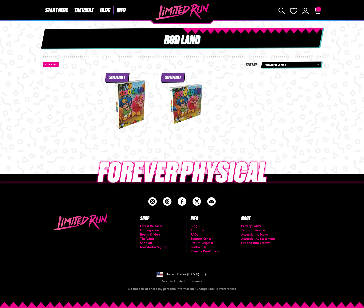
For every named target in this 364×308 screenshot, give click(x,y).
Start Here (56, 10)
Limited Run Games (182, 11)
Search (282, 11)
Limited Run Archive (255, 243)
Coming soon (149, 230)
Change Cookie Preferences (216, 289)
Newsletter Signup (153, 247)
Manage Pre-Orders (205, 251)
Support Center (202, 238)
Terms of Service (253, 230)
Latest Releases (151, 226)
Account (305, 11)
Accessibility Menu (254, 234)
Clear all (51, 64)
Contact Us (198, 247)
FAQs (194, 234)
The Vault (84, 10)
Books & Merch (151, 234)
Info (121, 10)
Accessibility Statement (258, 238)
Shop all (146, 243)
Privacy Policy (251, 226)
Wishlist (293, 11)
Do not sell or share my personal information (161, 289)
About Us (197, 230)
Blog (105, 10)
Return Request (202, 243)
